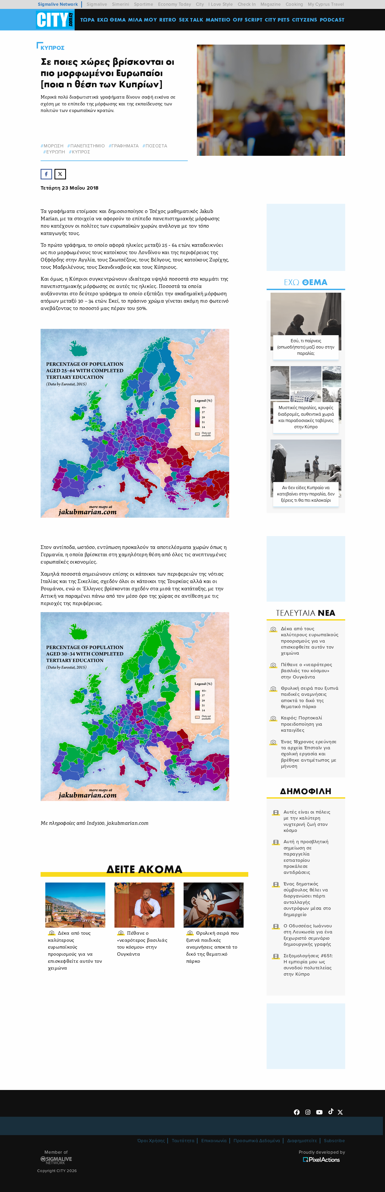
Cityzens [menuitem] (304, 20)
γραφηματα (125, 146)
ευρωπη (55, 152)
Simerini (120, 4)
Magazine (271, 4)
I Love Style (220, 4)
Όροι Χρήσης (151, 1140)
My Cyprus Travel (326, 4)
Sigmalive (97, 4)
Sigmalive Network (58, 4)
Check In (247, 4)
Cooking (294, 4)
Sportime (143, 4)
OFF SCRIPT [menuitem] (247, 20)
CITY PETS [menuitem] (277, 20)
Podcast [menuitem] (332, 20)
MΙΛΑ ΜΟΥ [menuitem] (142, 20)
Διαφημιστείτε (302, 1140)
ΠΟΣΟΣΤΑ (156, 146)
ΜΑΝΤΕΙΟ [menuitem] (218, 20)
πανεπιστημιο (87, 146)
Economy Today (174, 4)
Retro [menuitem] (168, 20)
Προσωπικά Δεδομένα (257, 1140)
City (200, 4)
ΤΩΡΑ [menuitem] (87, 20)
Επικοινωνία (214, 1140)
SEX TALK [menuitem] (191, 20)
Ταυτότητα (183, 1140)
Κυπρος (53, 48)
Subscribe (334, 1140)
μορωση (53, 146)
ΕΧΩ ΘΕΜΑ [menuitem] (111, 20)
